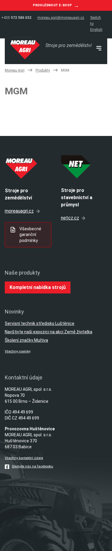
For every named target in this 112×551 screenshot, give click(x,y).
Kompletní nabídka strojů (38, 287)
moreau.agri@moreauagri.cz (60, 18)
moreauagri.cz (19, 211)
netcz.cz (70, 218)
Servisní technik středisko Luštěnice (39, 323)
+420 (16, 18)
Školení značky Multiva (26, 340)
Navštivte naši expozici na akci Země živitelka (48, 331)
